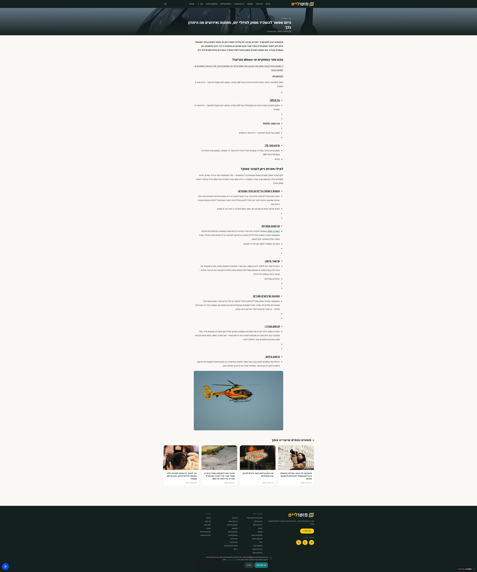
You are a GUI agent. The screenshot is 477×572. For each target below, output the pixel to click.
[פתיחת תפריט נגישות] (5, 566)
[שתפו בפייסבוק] (298, 542)
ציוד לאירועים (257, 549)
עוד (201, 4)
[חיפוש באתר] (165, 3)
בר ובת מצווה (233, 521)
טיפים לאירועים (257, 535)
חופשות (235, 528)
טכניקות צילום (211, 4)
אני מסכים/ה (261, 565)
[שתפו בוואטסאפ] (305, 542)
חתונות (250, 4)
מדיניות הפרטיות (231, 560)
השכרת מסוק (273, 231)
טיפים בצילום (226, 4)
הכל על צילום (257, 525)
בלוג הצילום (258, 521)
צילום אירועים (257, 553)
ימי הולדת (234, 539)
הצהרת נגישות (206, 535)
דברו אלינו (307, 531)
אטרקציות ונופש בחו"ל (254, 518)
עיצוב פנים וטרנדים (231, 546)
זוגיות (260, 528)
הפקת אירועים (232, 525)
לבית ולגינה (234, 542)
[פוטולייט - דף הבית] (303, 4)
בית (290, 18)
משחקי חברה (257, 546)
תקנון (209, 528)
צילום (268, 4)
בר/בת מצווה (239, 4)
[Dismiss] (474, 569)
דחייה (249, 565)
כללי (260, 542)
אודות (191, 4)
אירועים (259, 4)
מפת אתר (207, 525)
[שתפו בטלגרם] (311, 542)
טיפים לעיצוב (233, 535)
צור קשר (208, 521)
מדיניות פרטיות (205, 532)
